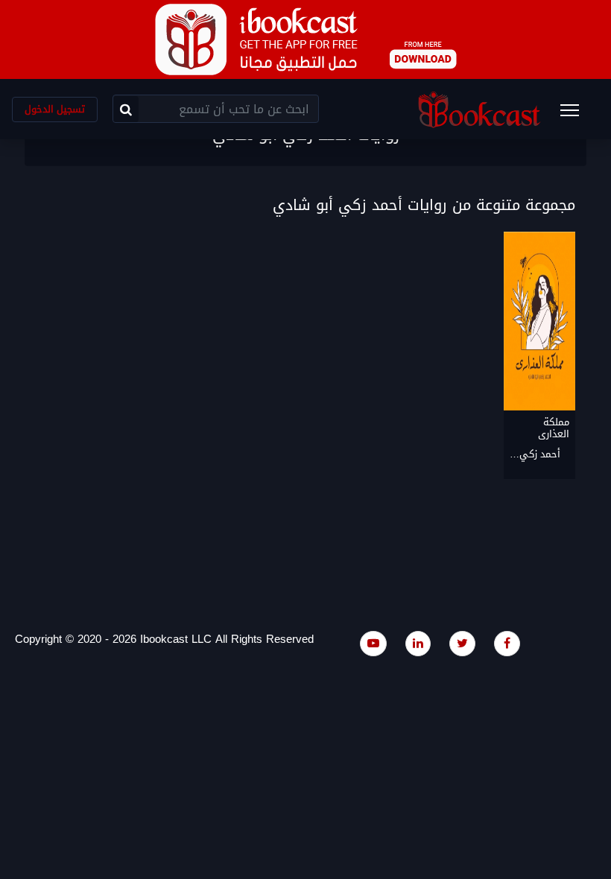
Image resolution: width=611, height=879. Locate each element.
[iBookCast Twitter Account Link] (462, 643)
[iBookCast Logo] (479, 109)
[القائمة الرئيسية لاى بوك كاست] (576, 114)
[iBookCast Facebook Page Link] (507, 643)
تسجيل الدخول (55, 109)
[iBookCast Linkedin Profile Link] (418, 643)
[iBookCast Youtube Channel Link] (373, 643)
